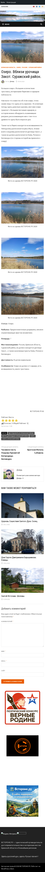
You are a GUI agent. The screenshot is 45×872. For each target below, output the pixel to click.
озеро (32, 436)
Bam (12, 869)
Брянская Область (8, 67)
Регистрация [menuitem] (11, 2)
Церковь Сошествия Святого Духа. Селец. (19, 521)
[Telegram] (39, 6)
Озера (19, 67)
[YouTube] (34, 6)
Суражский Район (35, 67)
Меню (7, 24)
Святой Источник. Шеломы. (13, 596)
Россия (24, 67)
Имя (3, 651)
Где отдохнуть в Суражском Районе (21, 433)
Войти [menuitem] (3, 2)
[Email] (42, 6)
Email (4, 661)
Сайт (3, 671)
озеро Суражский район (10, 439)
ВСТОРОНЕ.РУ (25, 866)
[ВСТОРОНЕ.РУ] (22, 16)
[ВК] (37, 6)
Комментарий (7, 621)
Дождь (12, 81)
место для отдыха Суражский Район (15, 436)
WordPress (5, 869)
